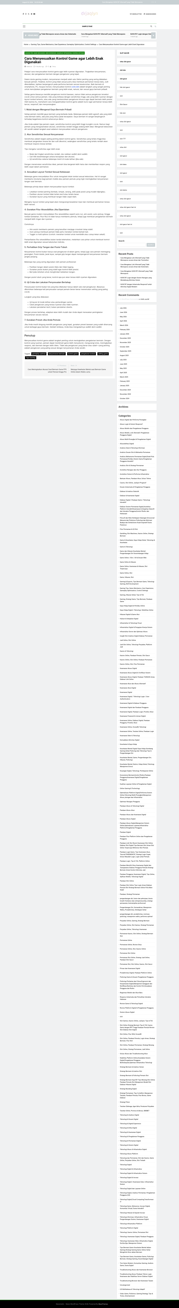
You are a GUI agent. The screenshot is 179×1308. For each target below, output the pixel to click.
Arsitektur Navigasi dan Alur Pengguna (133, 470)
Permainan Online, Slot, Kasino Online (133, 949)
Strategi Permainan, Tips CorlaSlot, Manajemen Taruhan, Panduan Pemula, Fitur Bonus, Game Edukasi (136, 1095)
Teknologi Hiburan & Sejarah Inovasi (132, 1213)
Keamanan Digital (126, 692)
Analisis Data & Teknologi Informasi (132, 448)
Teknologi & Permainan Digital (130, 1141)
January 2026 (124, 334)
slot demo (123, 190)
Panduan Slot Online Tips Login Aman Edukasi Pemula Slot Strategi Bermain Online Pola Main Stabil (136, 887)
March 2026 (124, 325)
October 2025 (124, 347)
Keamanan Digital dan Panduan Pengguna (134, 707)
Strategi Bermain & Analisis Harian (132, 1067)
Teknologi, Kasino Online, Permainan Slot (134, 1232)
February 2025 (125, 381)
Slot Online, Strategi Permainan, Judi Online (135, 1049)
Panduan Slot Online (127, 881)
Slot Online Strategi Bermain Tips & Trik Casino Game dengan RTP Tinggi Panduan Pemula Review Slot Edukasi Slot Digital (137, 1027)
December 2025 (125, 338)
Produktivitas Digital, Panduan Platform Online (136, 973)
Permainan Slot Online (127, 953)
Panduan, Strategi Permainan (130, 894)
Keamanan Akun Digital (128, 688)
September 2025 (125, 351)
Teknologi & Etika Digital (128, 1128)
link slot (123, 113)
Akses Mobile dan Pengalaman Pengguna (134, 428)
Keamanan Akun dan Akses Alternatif (133, 684)
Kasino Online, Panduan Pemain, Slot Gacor (135, 655)
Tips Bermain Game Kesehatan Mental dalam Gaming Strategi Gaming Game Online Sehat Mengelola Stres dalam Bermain (135, 1250)
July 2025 (123, 360)
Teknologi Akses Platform (129, 1154)
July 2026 (123, 308)
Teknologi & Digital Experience (130, 1124)
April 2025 (123, 373)
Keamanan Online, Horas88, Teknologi (133, 727)
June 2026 (123, 312)
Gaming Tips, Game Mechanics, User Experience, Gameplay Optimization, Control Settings (54, 53)
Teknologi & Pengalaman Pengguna (132, 1136)
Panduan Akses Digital (127, 819)
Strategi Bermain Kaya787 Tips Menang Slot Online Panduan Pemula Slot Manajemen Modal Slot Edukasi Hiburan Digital (137, 1082)
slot (121, 96)
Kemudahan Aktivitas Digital (129, 740)
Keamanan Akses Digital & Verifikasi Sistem (135, 673)
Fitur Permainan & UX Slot (129, 529)
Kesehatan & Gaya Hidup (128, 744)
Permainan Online (126, 940)
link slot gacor (125, 87)
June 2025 (123, 364)
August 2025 (124, 355)
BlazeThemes (103, 1304)
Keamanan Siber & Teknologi (130, 736)
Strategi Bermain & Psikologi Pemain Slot (134, 1075)
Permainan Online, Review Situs (131, 945)
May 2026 (123, 317)
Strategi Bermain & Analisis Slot (131, 1071)
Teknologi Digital (126, 1165)
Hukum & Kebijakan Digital (129, 619)
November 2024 (125, 394)
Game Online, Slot (126, 573)
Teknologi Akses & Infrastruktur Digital (133, 1149)
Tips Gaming (30, 358)
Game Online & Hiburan (128, 562)
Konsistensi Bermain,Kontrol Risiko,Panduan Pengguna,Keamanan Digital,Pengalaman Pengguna (135, 777)
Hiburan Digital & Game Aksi (130, 614)
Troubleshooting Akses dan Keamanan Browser (136, 1270)
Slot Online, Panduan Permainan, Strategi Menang (137, 1045)
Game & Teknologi (126, 547)
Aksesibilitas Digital (127, 444)
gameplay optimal (38, 354)
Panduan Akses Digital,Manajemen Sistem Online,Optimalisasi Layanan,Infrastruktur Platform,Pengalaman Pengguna (134, 825)
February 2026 (125, 330)
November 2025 (125, 342)
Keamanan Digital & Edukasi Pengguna (133, 703)
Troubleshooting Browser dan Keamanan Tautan (136, 1281)
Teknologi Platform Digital (129, 1228)
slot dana (123, 164)
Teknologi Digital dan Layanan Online (132, 1189)
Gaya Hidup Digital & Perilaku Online (132, 606)
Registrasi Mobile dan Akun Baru (131, 993)
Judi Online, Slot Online (128, 640)
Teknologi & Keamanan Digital (130, 1132)
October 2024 (124, 398)
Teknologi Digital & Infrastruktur (131, 1169)
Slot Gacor (123, 104)
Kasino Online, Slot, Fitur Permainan (132, 664)
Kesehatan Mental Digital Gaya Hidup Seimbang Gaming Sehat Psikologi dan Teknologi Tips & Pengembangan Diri (136, 751)
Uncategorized (125, 1285)
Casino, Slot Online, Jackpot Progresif (133, 483)
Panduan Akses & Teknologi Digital (132, 806)
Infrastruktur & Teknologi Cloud (131, 623)
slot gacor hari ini (126, 224)
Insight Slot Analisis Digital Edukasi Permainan (136, 636)
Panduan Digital (125, 832)
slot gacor (123, 156)
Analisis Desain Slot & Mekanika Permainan (135, 452)
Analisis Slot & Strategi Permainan (132, 465)
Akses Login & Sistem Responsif (131, 424)
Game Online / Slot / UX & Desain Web (133, 558)
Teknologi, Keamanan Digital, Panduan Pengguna (136, 1237)
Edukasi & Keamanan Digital (129, 496)
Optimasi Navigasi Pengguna (130, 802)
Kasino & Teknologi (126, 651)
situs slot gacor (125, 122)
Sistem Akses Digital (127, 1012)
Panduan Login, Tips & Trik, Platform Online (135, 861)
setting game (103, 354)
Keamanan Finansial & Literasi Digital (133, 716)
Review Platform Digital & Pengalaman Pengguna (137, 1008)
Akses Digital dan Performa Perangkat (133, 420)
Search (121, 241)
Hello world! (145, 299)
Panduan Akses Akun (127, 810)
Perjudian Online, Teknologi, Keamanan (133, 929)
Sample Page (87, 26)
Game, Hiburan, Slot (127, 577)
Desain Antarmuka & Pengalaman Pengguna (135, 487)
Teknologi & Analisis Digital (129, 1115)
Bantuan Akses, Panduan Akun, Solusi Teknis (135, 478)
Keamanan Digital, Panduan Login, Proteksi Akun (136, 712)
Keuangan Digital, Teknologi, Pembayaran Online (136, 771)
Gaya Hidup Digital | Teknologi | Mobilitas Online (136, 610)
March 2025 (124, 377)
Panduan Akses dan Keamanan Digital (133, 815)
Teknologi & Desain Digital (129, 1119)
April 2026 (123, 321)
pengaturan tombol (88, 354)
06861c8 (29, 66)
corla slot (75, 87)
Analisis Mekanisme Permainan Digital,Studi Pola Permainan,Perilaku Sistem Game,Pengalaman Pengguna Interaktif (137, 459)
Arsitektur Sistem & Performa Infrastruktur (134, 474)
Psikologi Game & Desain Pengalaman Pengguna (137, 977)
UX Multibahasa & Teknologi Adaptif (132, 1289)
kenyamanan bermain (57, 354)
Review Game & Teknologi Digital (131, 1004)
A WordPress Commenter (129, 299)
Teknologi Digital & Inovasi (129, 1177)
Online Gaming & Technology (130, 788)
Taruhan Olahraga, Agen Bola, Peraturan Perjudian (137, 1106)
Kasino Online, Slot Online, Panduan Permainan (136, 660)
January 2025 (124, 386)
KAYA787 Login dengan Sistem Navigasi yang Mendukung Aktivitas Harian (117, 2)
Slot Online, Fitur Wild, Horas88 (130, 1034)
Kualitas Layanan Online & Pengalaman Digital (136, 784)
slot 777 (123, 139)
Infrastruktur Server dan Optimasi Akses (134, 632)
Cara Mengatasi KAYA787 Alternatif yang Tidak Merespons (64, 34)
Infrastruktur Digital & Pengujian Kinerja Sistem (136, 627)
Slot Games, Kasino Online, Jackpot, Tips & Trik (136, 1021)
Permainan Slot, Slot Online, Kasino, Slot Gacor (136, 964)
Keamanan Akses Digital (128, 668)
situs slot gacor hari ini (128, 207)
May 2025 (123, 368)
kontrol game (73, 354)
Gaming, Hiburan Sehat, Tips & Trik (132, 595)
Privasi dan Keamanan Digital (130, 968)
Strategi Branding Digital (128, 1089)
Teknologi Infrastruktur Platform (131, 1224)
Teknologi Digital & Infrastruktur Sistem (133, 1173)
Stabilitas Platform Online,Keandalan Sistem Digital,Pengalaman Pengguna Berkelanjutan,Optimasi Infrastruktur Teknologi (136, 1060)
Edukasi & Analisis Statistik (129, 491)
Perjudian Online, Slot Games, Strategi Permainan (137, 925)
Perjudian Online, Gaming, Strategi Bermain (134, 921)
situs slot (123, 147)
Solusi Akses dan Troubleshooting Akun (134, 1054)
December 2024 (125, 390)
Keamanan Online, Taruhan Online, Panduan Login (137, 731)
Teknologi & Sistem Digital (129, 1145)
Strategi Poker (125, 1102)
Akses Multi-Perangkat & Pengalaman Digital (135, 439)
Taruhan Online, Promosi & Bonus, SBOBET (134, 1111)
